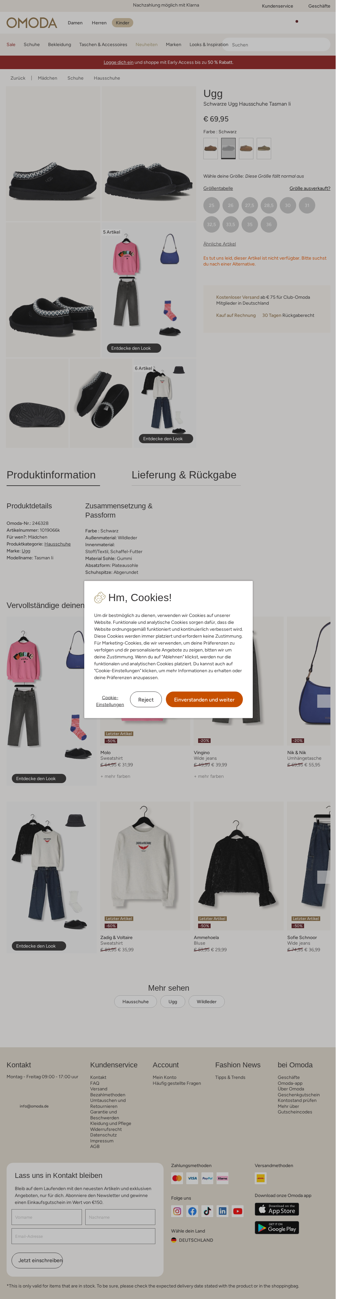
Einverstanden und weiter (204, 700)
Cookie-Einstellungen (110, 701)
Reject (146, 700)
